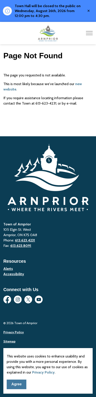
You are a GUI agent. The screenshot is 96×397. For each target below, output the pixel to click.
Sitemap (9, 341)
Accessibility (13, 274)
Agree (16, 384)
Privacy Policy (43, 372)
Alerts (8, 269)
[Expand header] (89, 33)
